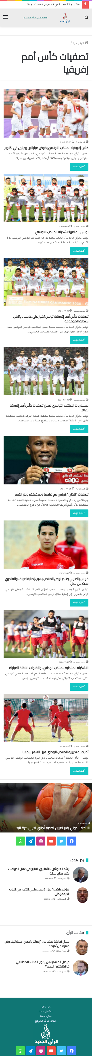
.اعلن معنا (46, 1016)
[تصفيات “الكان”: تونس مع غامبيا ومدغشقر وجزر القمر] (46, 460)
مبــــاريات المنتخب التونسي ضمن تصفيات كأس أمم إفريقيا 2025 (49, 407)
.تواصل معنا (46, 1011)
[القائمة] (5, 19)
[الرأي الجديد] (46, 17)
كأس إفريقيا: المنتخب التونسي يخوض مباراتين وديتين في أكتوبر (46, 147)
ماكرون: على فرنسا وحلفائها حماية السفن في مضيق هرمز (45, 827)
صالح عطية (62, 878)
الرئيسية (79, 43)
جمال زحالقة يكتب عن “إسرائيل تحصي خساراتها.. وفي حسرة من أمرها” (36, 944)
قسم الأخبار (80, 142)
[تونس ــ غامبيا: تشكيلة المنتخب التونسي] (46, 198)
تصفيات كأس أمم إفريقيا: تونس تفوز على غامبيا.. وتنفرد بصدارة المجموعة (50, 318)
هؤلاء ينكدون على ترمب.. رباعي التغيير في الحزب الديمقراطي (39, 891)
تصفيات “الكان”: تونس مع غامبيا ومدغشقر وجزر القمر (51, 494)
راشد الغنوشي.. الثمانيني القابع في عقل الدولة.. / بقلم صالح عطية (38, 871)
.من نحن (46, 1007)
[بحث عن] (86, 19)
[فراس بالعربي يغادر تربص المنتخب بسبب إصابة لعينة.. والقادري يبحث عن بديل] (46, 544)
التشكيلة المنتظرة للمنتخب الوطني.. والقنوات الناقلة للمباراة (48, 667)
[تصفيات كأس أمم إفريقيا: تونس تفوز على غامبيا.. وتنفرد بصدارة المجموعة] (46, 282)
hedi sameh (61, 899)
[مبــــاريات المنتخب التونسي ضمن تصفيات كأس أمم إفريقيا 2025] (46, 371)
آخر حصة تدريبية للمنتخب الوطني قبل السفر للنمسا (55, 752)
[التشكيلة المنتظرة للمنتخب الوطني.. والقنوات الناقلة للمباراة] (46, 634)
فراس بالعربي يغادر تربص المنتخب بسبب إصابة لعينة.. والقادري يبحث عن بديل (46, 581)
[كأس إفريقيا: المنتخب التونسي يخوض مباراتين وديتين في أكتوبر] (46, 113)
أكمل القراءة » (79, 166)
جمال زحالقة (61, 951)
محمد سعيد (79, 226)
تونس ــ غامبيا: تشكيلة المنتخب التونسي (61, 232)
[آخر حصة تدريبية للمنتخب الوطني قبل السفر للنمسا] (46, 718)
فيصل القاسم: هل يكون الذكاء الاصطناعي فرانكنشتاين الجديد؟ (42, 964)
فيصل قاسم (61, 971)
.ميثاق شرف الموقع (46, 1021)
